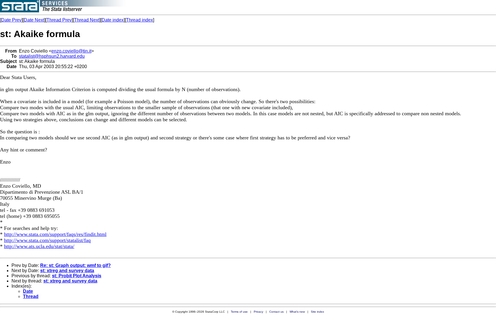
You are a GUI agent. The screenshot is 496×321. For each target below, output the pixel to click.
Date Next (34, 20)
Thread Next (86, 20)
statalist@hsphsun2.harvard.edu (52, 56)
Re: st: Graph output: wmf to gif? (75, 265)
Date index (113, 20)
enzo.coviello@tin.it (71, 51)
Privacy (258, 311)
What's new (297, 311)
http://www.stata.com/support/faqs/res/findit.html (55, 234)
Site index (317, 311)
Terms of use (239, 311)
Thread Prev (59, 20)
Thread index (139, 20)
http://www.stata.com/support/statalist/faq (47, 240)
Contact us (276, 311)
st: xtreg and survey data (67, 270)
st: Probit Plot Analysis (76, 275)
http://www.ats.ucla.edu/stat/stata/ (39, 246)
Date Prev (11, 20)
